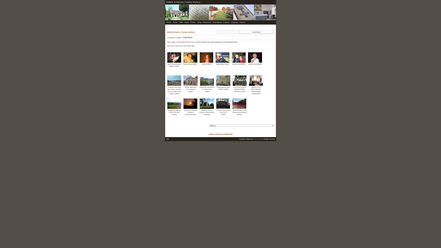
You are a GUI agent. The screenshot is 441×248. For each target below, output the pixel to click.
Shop (186, 22)
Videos (179, 37)
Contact (226, 22)
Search (242, 22)
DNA (181, 22)
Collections (171, 37)
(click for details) (258, 139)
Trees (175, 22)
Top (167, 139)
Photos (193, 22)
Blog (199, 22)
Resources (206, 22)
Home (168, 22)
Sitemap (234, 22)
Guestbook (217, 22)
